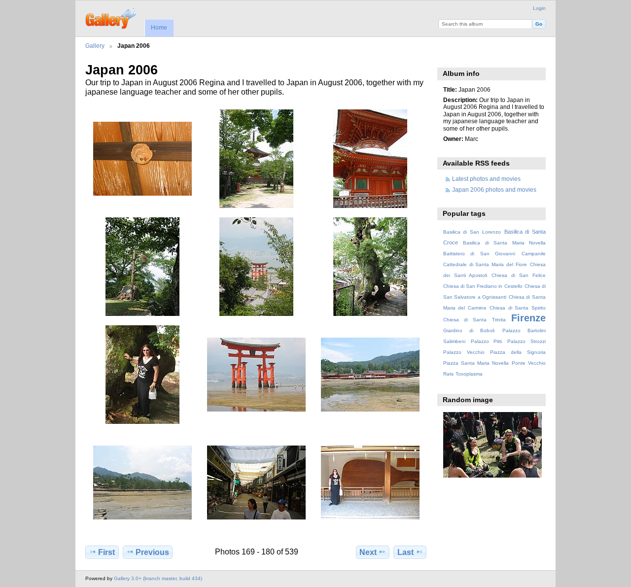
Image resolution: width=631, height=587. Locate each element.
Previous (152, 552)
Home (159, 27)
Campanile (534, 253)
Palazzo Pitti (486, 341)
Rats (448, 374)
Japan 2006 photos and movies (494, 189)
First (106, 552)
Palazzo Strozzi (526, 341)
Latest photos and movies (486, 178)
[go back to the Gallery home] (111, 17)
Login (539, 8)
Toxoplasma (469, 374)
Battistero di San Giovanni (479, 253)
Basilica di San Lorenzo (472, 232)
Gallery (95, 45)
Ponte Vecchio (529, 363)
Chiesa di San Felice (518, 275)
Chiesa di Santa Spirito (518, 308)
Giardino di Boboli (469, 330)
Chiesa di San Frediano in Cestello (483, 286)
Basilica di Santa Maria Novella (504, 242)
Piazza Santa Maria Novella (476, 363)
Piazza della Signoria (518, 352)
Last (405, 552)
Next (368, 552)
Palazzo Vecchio (464, 352)
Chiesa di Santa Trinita (474, 319)
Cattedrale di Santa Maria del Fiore (485, 264)
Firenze (528, 317)
